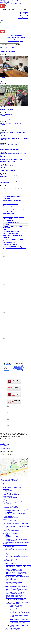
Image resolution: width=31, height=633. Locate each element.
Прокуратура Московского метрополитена (17, 539)
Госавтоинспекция (11, 540)
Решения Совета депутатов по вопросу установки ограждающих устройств (17, 514)
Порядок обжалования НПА (14, 582)
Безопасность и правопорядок (11, 235)
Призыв (5, 224)
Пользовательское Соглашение (8, 480)
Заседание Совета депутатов (9, 149)
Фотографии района (11, 493)
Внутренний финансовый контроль (16, 598)
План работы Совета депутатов (14, 579)
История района (10, 490)
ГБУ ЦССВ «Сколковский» (11, 233)
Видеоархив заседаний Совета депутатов (17, 576)
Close (1, 193)
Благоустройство (8, 213)
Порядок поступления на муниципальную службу (16, 605)
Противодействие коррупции (14, 593)
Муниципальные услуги (13, 628)
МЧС (7, 535)
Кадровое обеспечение (12, 603)
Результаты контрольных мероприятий (20, 602)
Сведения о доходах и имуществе (15, 592)
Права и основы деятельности (12, 200)
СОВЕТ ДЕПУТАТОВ (7, 52)
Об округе (6, 198)
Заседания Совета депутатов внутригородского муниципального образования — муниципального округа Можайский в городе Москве (17, 573)
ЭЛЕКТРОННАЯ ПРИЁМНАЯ (14, 3)
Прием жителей (5, 81)
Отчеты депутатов (11, 563)
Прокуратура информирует (13, 536)
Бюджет (5, 207)
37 (26, 189)
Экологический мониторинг (11, 231)
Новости (2, 48)
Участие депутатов (11, 506)
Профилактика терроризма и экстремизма (17, 542)
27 (9, 189)
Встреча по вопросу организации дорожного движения (11, 160)
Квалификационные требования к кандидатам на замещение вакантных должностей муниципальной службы (20, 612)
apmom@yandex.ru (23, 18)
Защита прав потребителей (11, 222)
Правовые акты (7, 202)
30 (18, 189)
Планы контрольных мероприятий (19, 600)
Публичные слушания (9, 206)
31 (21, 189)
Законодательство (11, 520)
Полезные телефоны (9, 242)
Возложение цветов (6, 119)
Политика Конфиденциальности (9, 479)
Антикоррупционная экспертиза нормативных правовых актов (15, 595)
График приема (10, 578)
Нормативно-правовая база (17, 599)
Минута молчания (6, 109)
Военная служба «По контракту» (15, 522)
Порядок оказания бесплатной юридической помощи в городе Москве (14, 247)
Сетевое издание (10, 529)
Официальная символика (13, 492)
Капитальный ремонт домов (11, 215)
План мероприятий (8, 220)
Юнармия (6, 237)
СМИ (4, 229)
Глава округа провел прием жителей (12, 128)
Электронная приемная (10, 244)
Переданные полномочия (10, 204)
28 (12, 189)
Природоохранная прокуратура (14, 537)
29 (15, 189)
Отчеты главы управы (12, 562)
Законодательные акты (12, 580)
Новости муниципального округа (12, 196)
